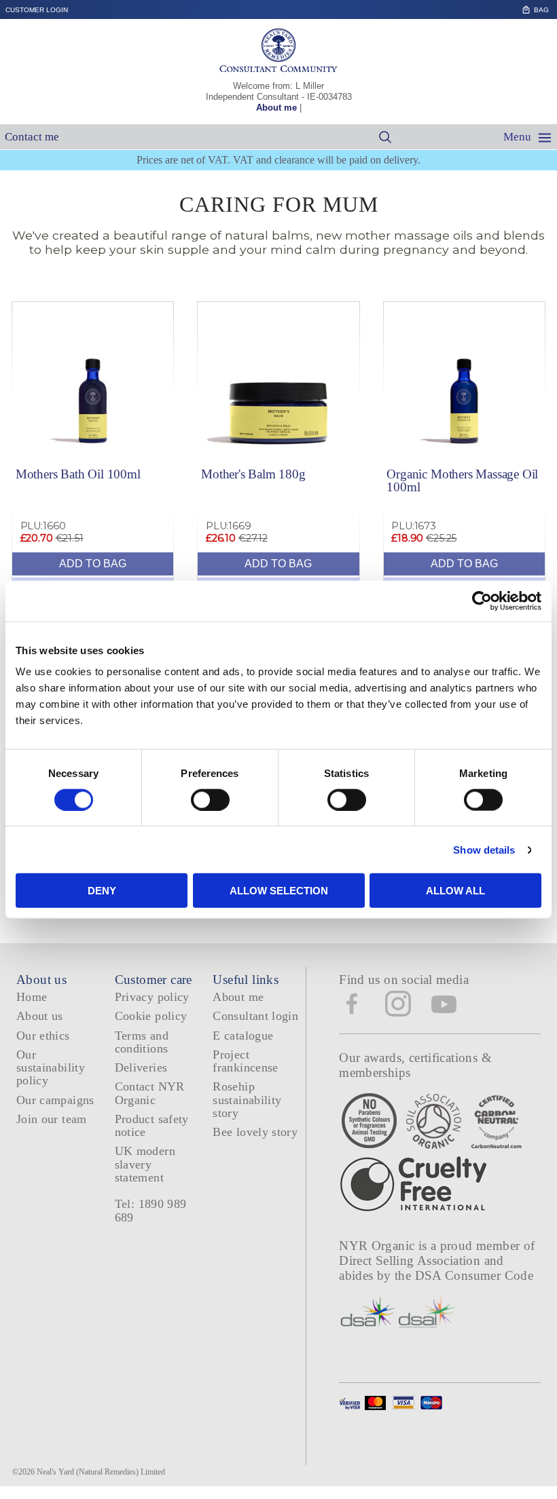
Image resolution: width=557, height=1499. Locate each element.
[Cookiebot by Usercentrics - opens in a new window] (482, 600)
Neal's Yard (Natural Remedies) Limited (101, 1472)
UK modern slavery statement (145, 1164)
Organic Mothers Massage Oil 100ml (462, 480)
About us (39, 1016)
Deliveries (141, 1067)
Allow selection (279, 890)
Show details (484, 849)
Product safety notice (152, 1125)
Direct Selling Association (411, 1260)
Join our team (51, 1119)
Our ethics (43, 1035)
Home (31, 997)
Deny (102, 890)
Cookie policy (151, 1016)
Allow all (455, 890)
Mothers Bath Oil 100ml (78, 474)
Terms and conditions (141, 1042)
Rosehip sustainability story (247, 1100)
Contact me (32, 136)
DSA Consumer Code (474, 1275)
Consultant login (255, 1016)
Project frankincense (245, 1061)
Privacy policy (152, 997)
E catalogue (243, 1035)
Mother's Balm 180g (253, 474)
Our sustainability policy (50, 1068)
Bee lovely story (255, 1132)
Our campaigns (55, 1100)
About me (276, 107)
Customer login (36, 10)
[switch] (210, 799)
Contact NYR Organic (150, 1093)
